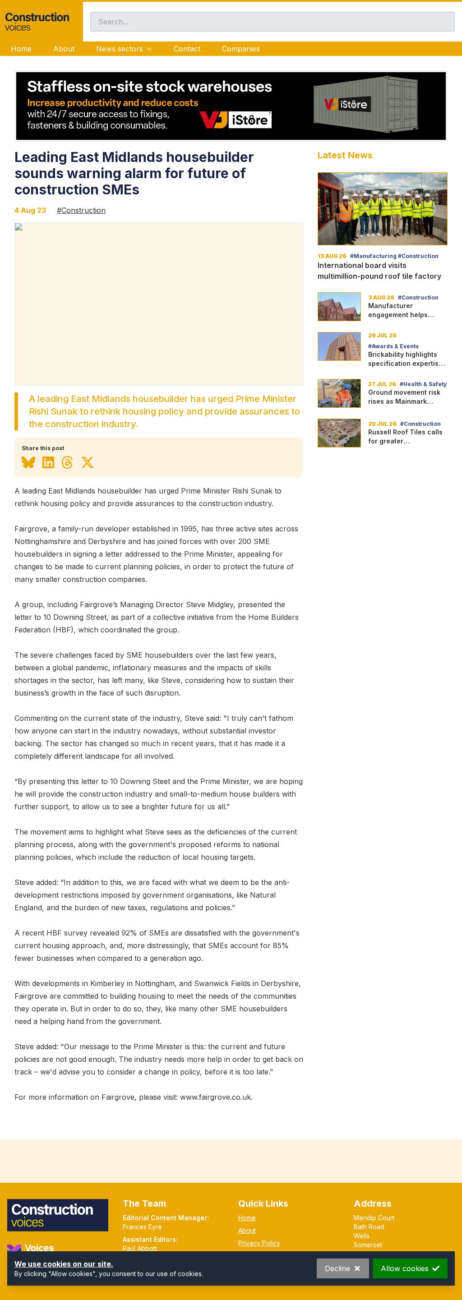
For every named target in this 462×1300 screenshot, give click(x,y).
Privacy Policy (259, 1243)
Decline (337, 1268)
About (63, 48)
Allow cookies (405, 1268)
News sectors (119, 48)
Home (21, 48)
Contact (187, 48)
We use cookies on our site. (63, 1263)
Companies (241, 48)
